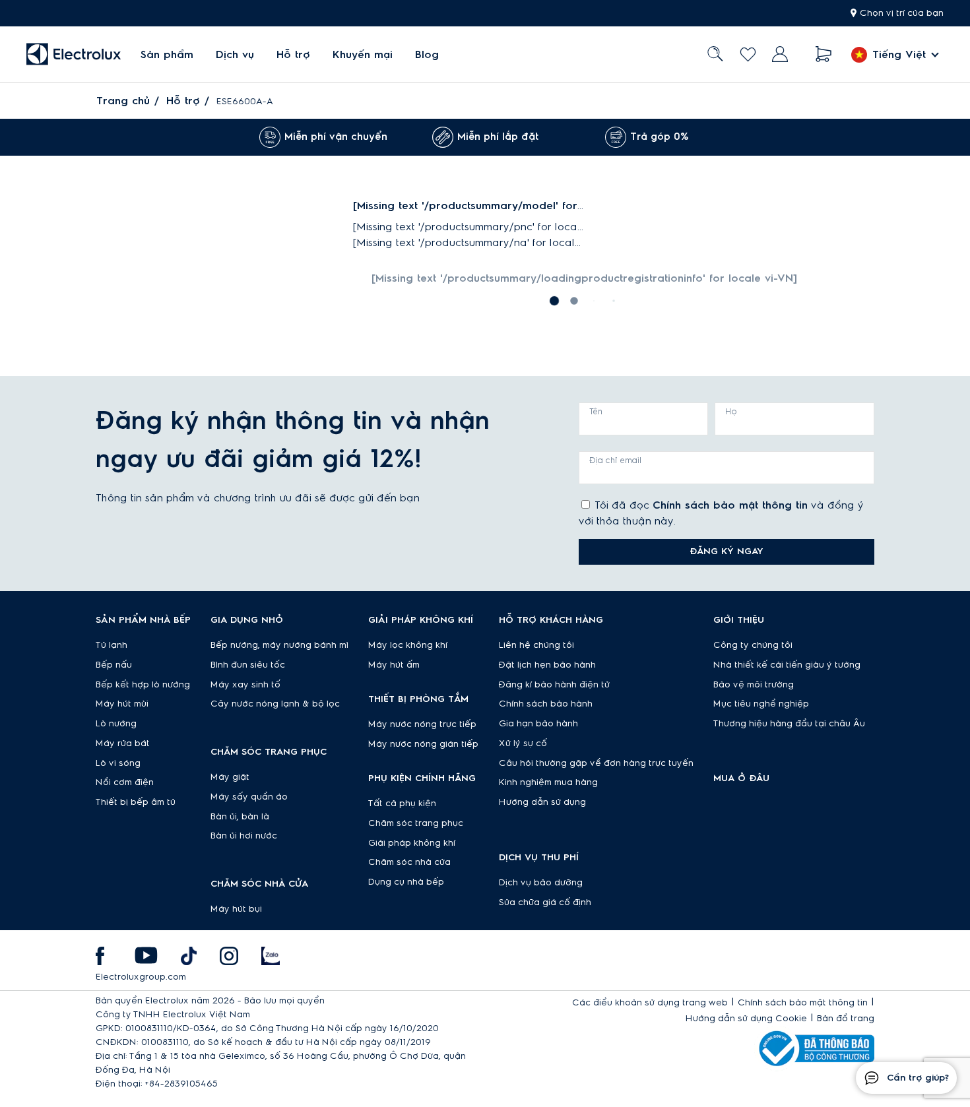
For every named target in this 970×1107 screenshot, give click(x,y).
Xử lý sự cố (523, 743)
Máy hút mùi (122, 704)
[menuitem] (167, 54)
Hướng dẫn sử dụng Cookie (746, 1018)
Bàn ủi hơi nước (243, 835)
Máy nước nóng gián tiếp (423, 744)
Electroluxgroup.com (141, 977)
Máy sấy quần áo (249, 797)
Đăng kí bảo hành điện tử (554, 684)
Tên (595, 412)
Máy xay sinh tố (245, 684)
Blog (427, 54)
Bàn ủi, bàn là (239, 816)
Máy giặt (229, 777)
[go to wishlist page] (748, 54)
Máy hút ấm (394, 665)
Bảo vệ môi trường (753, 684)
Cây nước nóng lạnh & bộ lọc (275, 704)
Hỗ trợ (293, 54)
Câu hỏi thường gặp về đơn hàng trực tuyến (596, 763)
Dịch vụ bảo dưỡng (541, 882)
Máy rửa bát (123, 743)
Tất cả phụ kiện (402, 803)
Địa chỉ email (615, 460)
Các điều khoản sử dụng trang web (650, 1002)
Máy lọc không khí (407, 645)
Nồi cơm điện (125, 782)
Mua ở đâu (741, 778)
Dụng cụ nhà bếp (406, 882)
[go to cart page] (824, 54)
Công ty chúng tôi (752, 645)
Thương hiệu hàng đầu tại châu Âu (789, 723)
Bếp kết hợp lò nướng (143, 684)
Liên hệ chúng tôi (536, 645)
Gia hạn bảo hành (538, 723)
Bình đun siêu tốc (247, 665)
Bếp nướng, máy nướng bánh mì (279, 645)
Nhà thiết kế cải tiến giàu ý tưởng (786, 665)
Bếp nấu (114, 665)
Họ (731, 412)
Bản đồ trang (845, 1018)
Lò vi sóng (118, 763)
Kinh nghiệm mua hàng (548, 782)
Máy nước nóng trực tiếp (422, 724)
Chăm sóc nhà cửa (409, 862)
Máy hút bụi (236, 909)
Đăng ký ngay (726, 551)
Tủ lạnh (111, 645)
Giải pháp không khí (411, 843)
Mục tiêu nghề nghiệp (761, 704)
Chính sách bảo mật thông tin (730, 505)
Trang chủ (123, 101)
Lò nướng (116, 723)
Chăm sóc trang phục (415, 823)
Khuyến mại (363, 54)
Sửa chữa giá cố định (545, 902)
